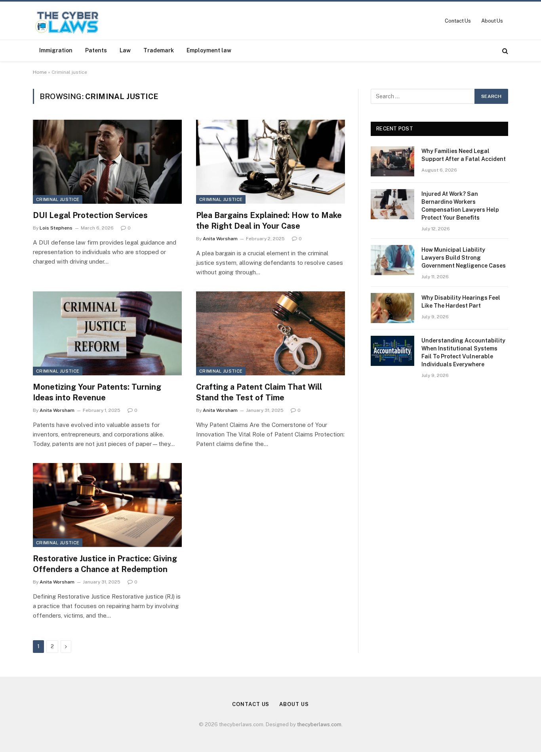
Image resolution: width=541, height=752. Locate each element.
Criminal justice (57, 199)
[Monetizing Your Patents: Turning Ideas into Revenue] (107, 333)
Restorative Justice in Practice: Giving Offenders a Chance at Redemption (105, 564)
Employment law (209, 50)
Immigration (55, 50)
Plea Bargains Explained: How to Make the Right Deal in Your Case (269, 220)
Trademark (158, 50)
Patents (96, 50)
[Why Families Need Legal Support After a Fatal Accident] (392, 161)
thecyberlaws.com (319, 724)
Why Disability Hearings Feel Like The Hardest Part (460, 302)
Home (40, 72)
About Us (492, 21)
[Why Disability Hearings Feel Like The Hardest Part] (392, 308)
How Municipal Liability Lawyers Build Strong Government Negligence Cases (463, 258)
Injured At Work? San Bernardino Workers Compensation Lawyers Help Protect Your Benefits (460, 206)
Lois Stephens (56, 228)
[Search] (504, 50)
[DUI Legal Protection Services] (107, 162)
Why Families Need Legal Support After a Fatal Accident (463, 155)
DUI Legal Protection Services (90, 215)
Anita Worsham (220, 238)
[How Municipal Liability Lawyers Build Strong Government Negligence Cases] (392, 260)
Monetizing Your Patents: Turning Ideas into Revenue (97, 392)
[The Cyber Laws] (67, 20)
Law (125, 50)
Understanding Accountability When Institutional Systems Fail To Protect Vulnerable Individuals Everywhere (463, 352)
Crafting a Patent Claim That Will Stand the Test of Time (259, 392)
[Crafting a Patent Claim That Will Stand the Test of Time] (270, 333)
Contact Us (458, 21)
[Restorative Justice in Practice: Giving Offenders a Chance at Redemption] (107, 505)
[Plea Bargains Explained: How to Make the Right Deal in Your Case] (270, 162)
